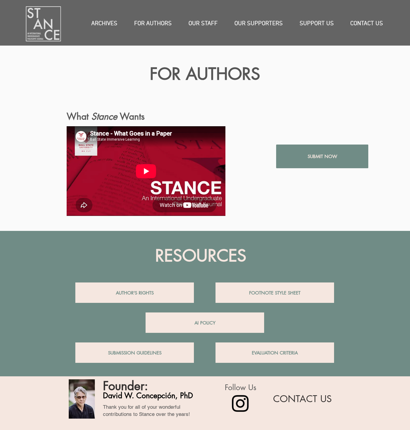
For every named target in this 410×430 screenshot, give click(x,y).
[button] (104, 24)
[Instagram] (240, 403)
